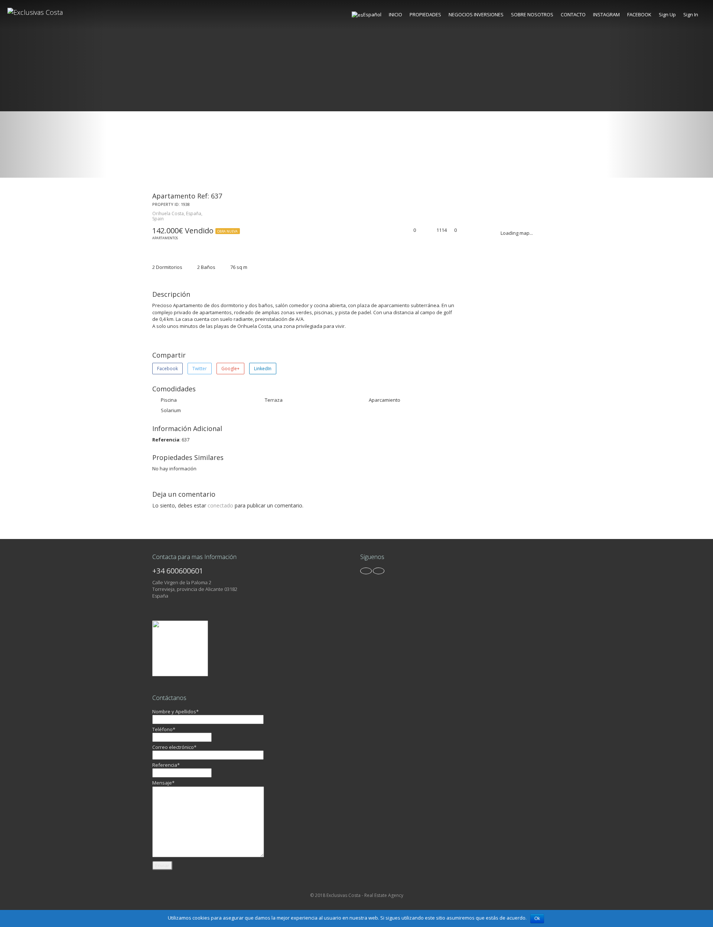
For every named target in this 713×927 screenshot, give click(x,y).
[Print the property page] (422, 230)
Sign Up (667, 14)
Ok (537, 918)
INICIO (395, 14)
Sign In (690, 14)
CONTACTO (573, 14)
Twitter (199, 368)
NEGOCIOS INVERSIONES (476, 14)
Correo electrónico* (174, 747)
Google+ (230, 368)
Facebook (167, 368)
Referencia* (166, 765)
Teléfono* (163, 729)
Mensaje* (163, 782)
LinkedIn (262, 368)
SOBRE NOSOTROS (532, 14)
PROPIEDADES (425, 14)
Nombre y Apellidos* (175, 711)
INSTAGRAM (606, 14)
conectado (220, 505)
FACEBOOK (639, 14)
